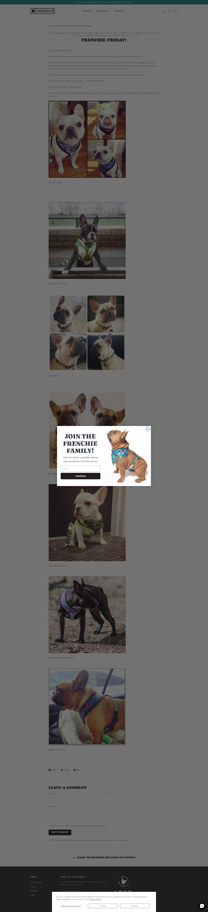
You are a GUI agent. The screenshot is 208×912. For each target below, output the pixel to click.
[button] (202, 906)
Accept (102, 906)
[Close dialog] (148, 429)
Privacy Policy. (95, 899)
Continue (80, 476)
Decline (135, 906)
